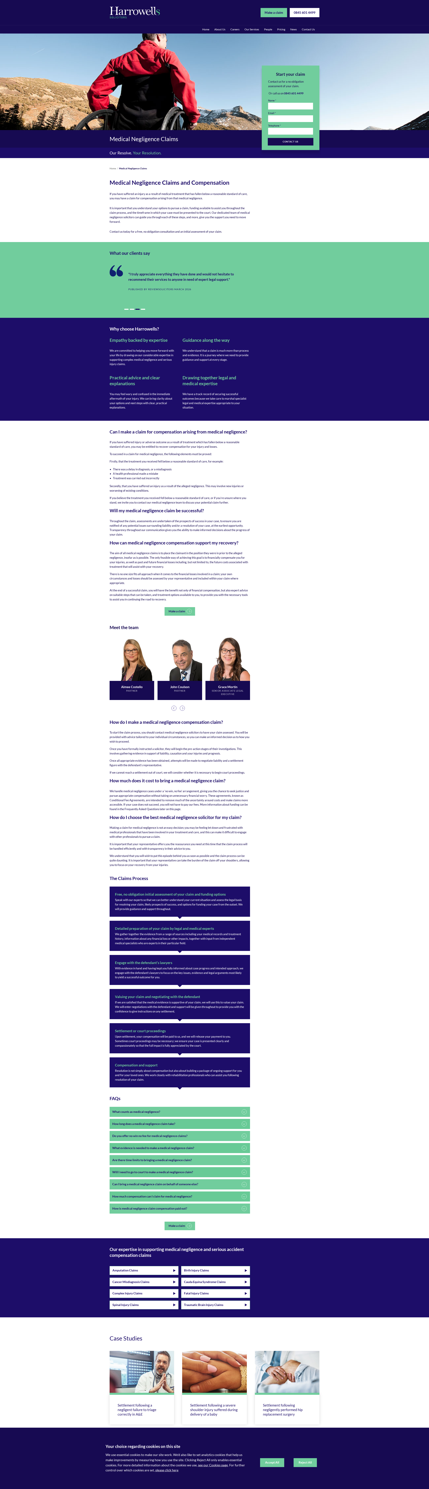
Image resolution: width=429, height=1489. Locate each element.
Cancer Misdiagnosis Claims (130, 1282)
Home (205, 29)
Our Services (251, 29)
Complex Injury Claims (127, 1293)
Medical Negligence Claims (133, 168)
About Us (219, 29)
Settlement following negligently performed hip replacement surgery (283, 1409)
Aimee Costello (132, 687)
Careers (234, 29)
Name (271, 100)
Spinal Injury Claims (125, 1305)
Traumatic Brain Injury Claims (203, 1305)
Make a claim (274, 12)
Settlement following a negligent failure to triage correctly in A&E (137, 1409)
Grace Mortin (227, 687)
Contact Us (308, 29)
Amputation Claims (125, 1270)
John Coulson (180, 687)
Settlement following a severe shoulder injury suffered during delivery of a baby (214, 1409)
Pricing (281, 29)
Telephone (273, 125)
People (268, 29)
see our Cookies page (213, 1465)
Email (271, 113)
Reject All (305, 1462)
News (293, 29)
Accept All (272, 1462)
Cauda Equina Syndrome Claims (205, 1282)
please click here (166, 1470)
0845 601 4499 (304, 12)
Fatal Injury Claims (196, 1293)
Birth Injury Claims (196, 1270)
